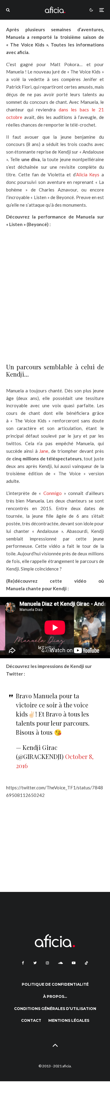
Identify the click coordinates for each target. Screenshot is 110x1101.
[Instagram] (47, 963)
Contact (31, 1020)
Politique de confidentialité (55, 984)
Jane (43, 451)
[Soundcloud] (60, 963)
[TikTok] (86, 963)
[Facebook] (23, 963)
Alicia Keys (88, 174)
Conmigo (52, 493)
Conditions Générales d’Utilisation (55, 1008)
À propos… (55, 996)
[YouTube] (73, 963)
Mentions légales (68, 1020)
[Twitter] (35, 963)
